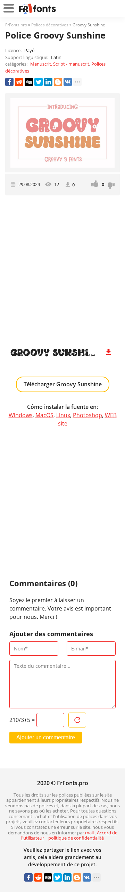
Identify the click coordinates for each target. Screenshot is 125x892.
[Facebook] (9, 82)
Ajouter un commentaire (45, 737)
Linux (63, 415)
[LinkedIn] (48, 82)
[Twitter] (38, 82)
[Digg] (29, 82)
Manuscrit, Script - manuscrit (59, 64)
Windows (21, 415)
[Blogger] (58, 82)
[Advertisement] (62, 268)
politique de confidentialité (76, 838)
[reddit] (19, 82)
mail (90, 833)
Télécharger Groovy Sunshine (63, 384)
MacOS (44, 415)
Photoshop (87, 415)
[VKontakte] (68, 82)
